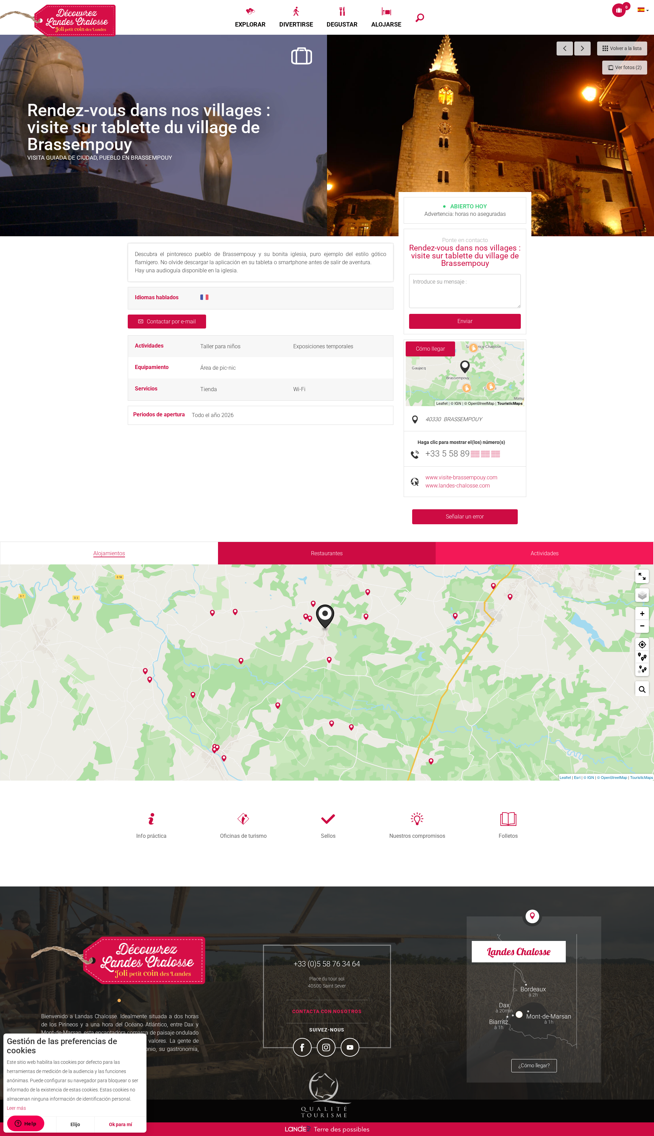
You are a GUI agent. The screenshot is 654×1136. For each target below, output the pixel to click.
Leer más (16, 1108)
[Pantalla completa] (642, 576)
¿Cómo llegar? (534, 1065)
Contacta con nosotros (327, 1011)
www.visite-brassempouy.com (461, 477)
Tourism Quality (326, 1094)
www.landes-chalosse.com (457, 485)
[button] (250, 17)
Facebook (303, 1048)
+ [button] (642, 613)
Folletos (508, 836)
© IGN (588, 777)
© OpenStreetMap (612, 777)
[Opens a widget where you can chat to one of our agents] (25, 1124)
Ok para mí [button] (120, 1124)
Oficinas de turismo (243, 836)
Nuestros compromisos (417, 836)
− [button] (642, 626)
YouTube (351, 1048)
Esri (577, 777)
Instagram (327, 1048)
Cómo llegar (430, 349)
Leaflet (565, 777)
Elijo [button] (75, 1124)
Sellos (328, 836)
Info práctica (151, 836)
